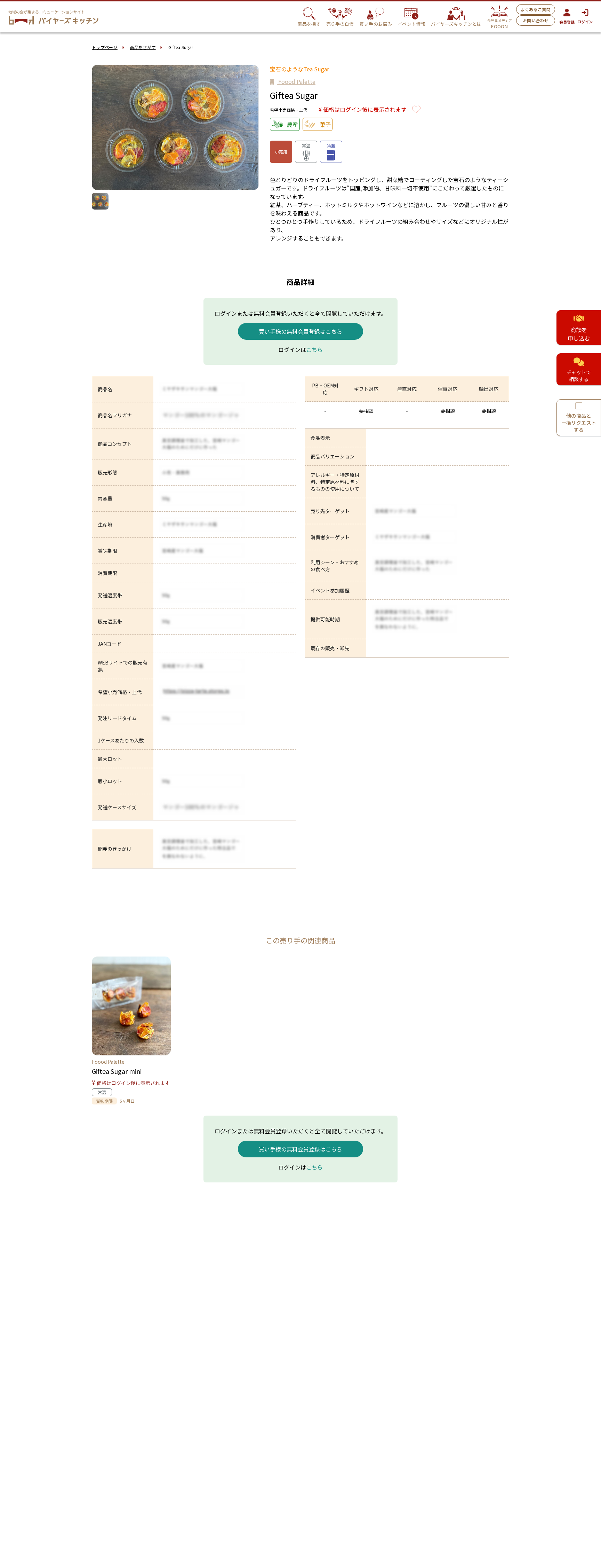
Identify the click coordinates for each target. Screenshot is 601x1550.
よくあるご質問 (536, 9)
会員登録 (567, 22)
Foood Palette (296, 81)
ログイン (585, 21)
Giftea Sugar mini (117, 1071)
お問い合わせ (535, 20)
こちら (314, 349)
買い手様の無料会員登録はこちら (300, 331)
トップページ (105, 47)
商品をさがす (143, 47)
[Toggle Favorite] (416, 109)
